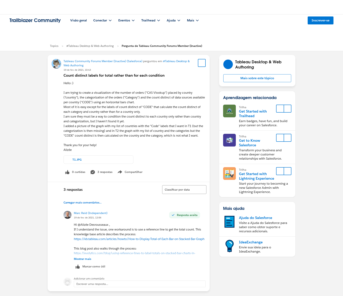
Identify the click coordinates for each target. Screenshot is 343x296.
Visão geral (78, 20)
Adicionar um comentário (89, 278)
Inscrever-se (321, 20)
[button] (257, 78)
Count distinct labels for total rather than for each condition (114, 75)
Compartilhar (134, 172)
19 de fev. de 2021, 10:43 (77, 69)
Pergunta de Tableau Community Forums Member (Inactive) (162, 46)
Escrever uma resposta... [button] (92, 284)
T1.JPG (77, 159)
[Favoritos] (201, 63)
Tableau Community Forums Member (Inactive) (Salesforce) (103, 61)
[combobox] (184, 189)
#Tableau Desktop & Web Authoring (90, 46)
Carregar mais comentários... (83, 202)
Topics (54, 46)
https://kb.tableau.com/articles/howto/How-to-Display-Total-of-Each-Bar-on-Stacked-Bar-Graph (139, 239)
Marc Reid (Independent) (90, 213)
